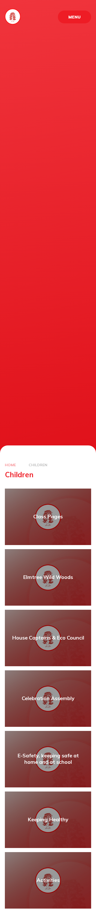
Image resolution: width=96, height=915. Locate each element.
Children (38, 465)
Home (10, 465)
